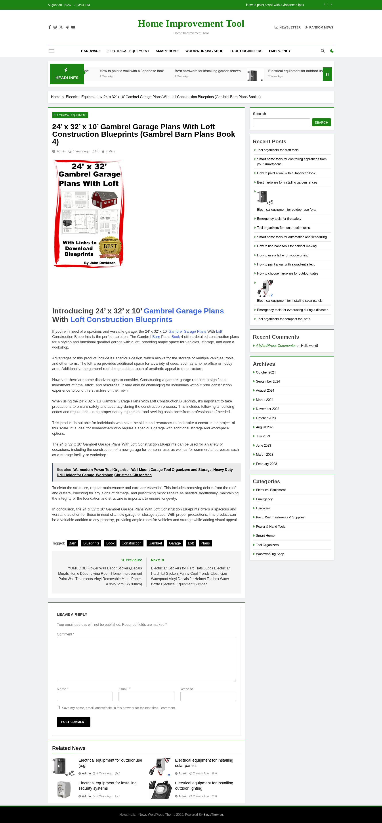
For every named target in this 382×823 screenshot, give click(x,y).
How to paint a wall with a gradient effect (286, 264)
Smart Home (167, 51)
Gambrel (159, 311)
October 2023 (266, 418)
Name (63, 689)
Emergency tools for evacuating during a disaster (292, 310)
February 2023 (266, 464)
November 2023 (267, 409)
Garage (189, 311)
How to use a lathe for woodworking (282, 255)
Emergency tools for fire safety (279, 218)
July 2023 (263, 436)
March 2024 (264, 400)
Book (176, 337)
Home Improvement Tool (191, 23)
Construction (109, 319)
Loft (77, 319)
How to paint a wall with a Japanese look (275, 5)
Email (124, 689)
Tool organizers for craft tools (278, 150)
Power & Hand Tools (270, 526)
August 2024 (265, 390)
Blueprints (153, 319)
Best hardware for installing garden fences (186, 71)
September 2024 (268, 381)
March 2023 (264, 454)
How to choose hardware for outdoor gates (287, 273)
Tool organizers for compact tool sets (283, 319)
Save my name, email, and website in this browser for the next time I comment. (119, 708)
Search (259, 114)
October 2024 (266, 372)
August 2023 (265, 427)
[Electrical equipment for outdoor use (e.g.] (233, 76)
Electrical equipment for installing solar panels (290, 300)
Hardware (91, 51)
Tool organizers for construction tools (283, 227)
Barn (156, 337)
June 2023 (263, 445)
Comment (65, 634)
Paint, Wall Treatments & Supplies (280, 517)
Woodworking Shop (204, 51)
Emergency (280, 51)
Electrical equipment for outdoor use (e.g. (278, 71)
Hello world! (309, 345)
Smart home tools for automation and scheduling (292, 237)
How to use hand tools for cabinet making (287, 246)
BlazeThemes (213, 814)
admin (61, 151)
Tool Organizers (246, 51)
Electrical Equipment (128, 51)
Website (186, 689)
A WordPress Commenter (276, 345)
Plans (214, 311)
